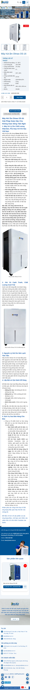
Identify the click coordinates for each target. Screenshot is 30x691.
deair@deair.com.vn (8, 636)
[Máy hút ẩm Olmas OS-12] (15, 571)
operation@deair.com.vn (9, 650)
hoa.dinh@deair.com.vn (9, 665)
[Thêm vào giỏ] (25, 587)
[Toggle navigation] (27, 2)
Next (28, 4)
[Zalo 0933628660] (27, 675)
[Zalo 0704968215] (27, 678)
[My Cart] (20, 2)
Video (24, 114)
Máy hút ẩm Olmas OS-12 (10, 583)
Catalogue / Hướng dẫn (11, 114)
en (24, 2)
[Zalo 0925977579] (2, 686)
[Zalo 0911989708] (2, 675)
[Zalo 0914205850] (2, 679)
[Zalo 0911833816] (2, 682)
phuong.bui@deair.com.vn (22, 665)
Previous (24, 4)
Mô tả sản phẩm (15, 110)
